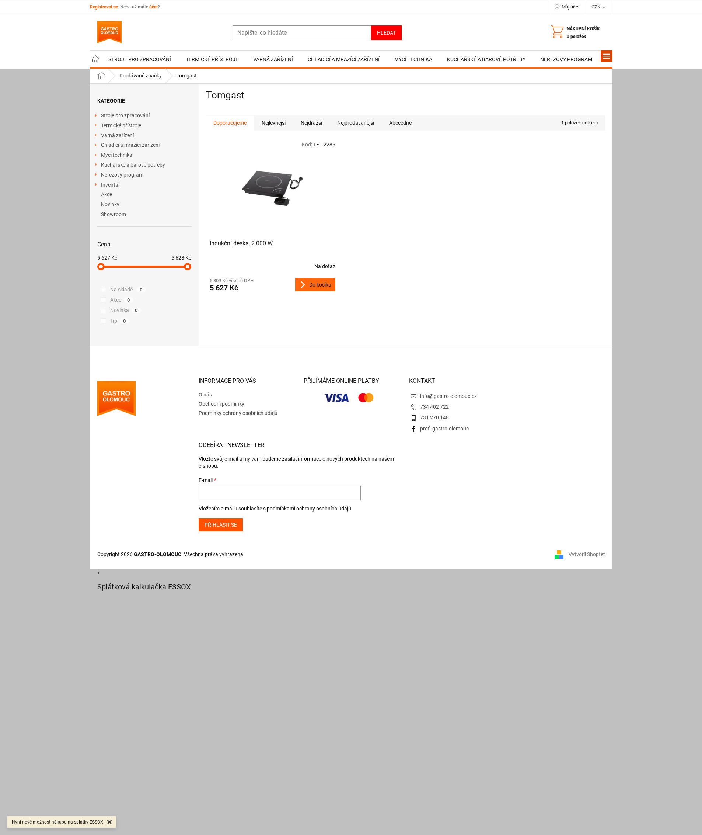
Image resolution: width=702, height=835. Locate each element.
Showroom (113, 214)
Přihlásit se (221, 525)
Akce (106, 194)
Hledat (386, 33)
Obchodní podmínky (221, 404)
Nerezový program (122, 175)
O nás (205, 395)
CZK (596, 7)
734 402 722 (434, 407)
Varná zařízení (117, 135)
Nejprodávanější (355, 123)
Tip (118, 321)
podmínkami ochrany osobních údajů (309, 509)
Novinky (110, 204)
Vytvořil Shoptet (587, 554)
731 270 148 (434, 417)
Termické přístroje (121, 125)
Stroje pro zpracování (125, 115)
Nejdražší (311, 123)
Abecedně (400, 123)
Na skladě (126, 289)
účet (153, 7)
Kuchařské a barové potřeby (133, 165)
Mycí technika (116, 155)
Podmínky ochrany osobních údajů (238, 413)
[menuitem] (95, 60)
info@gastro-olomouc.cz (448, 396)
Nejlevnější (274, 123)
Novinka (124, 310)
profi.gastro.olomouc (444, 429)
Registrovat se (104, 7)
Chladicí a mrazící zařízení (130, 145)
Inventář (110, 185)
